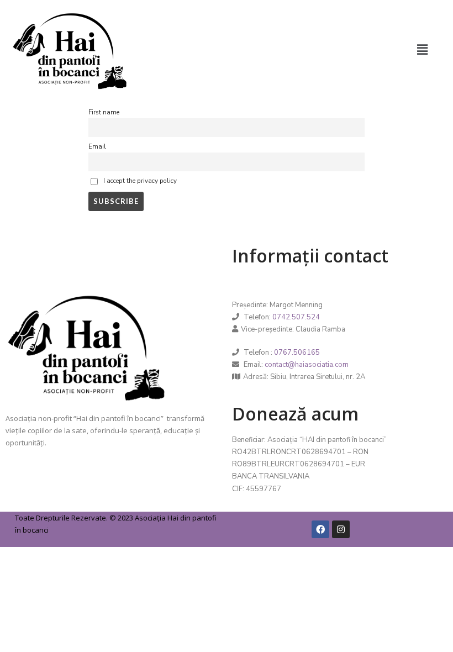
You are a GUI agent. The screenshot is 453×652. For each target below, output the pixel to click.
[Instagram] (341, 529)
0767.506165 (297, 352)
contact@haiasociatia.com (307, 365)
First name (103, 112)
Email (97, 146)
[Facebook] (320, 529)
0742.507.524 (296, 317)
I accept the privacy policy (139, 181)
